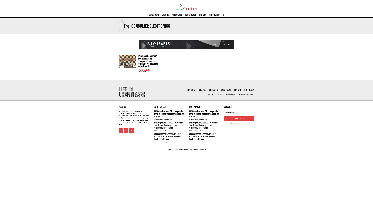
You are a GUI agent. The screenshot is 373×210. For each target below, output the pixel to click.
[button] (222, 15)
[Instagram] (126, 130)
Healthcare (158, 142)
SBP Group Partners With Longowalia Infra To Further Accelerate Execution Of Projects (169, 114)
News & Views (158, 119)
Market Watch (144, 70)
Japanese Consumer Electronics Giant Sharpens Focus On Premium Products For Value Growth (148, 61)
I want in (237, 118)
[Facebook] (121, 130)
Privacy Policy (245, 123)
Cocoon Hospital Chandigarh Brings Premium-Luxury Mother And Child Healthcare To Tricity (167, 136)
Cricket (156, 130)
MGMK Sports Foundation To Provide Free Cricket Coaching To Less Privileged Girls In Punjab (168, 125)
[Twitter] (131, 130)
